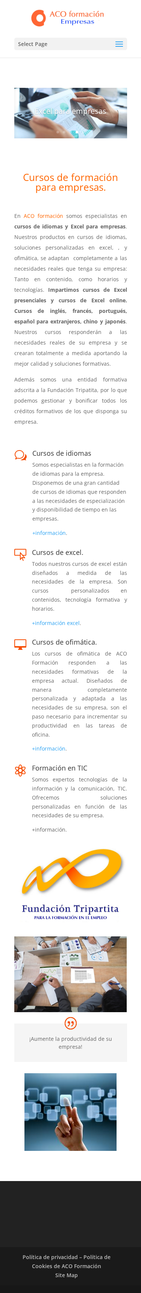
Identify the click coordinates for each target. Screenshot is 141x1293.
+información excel (56, 623)
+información (49, 532)
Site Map (66, 1275)
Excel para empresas (70, 111)
